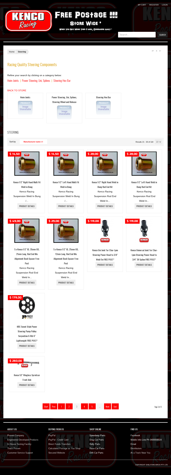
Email (133, 444)
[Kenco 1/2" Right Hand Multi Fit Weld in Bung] (26, 175)
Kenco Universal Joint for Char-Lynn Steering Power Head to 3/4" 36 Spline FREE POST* (144, 254)
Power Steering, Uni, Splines (36, 80)
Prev (53, 406)
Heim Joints (13, 80)
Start (46, 406)
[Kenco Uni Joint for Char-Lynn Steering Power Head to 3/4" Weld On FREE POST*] (105, 242)
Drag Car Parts (97, 440)
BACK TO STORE (16, 90)
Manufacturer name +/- (33, 142)
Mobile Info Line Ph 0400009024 (146, 440)
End (115, 406)
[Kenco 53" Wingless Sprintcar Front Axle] (26, 367)
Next (107, 406)
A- (160, 50)
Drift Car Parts (96, 453)
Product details (27, 206)
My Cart (142, 5)
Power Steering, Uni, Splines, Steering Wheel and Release (64, 99)
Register (154, 5)
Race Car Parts (97, 448)
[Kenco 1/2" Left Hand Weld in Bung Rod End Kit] (144, 175)
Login (165, 5)
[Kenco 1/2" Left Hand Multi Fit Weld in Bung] (65, 175)
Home (12, 52)
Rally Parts (95, 444)
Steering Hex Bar (62, 80)
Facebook (135, 435)
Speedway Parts (97, 435)
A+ (153, 50)
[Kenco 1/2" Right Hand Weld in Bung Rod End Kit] (105, 175)
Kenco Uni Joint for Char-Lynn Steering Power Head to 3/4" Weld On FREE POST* (105, 254)
